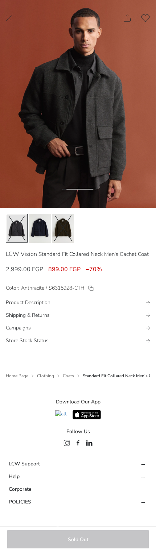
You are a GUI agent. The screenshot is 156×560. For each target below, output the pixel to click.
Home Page (17, 376)
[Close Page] (9, 18)
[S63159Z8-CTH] (90, 288)
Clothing (45, 376)
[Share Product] (127, 18)
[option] (17, 228)
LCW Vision (21, 254)
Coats (68, 376)
